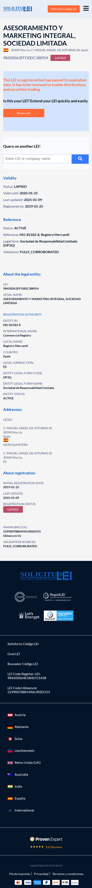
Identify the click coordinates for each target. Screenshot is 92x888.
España (20, 798)
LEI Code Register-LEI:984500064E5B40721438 (26, 676)
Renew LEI (24, 113)
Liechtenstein (24, 750)
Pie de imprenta (19, 874)
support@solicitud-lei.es (46, 865)
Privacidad (41, 874)
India (18, 786)
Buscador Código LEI (22, 664)
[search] (80, 159)
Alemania (21, 727)
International (24, 810)
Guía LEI (13, 654)
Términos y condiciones (67, 874)
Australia (21, 774)
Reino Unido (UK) (28, 762)
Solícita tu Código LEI (23, 644)
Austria (20, 715)
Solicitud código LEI (64, 9)
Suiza (18, 738)
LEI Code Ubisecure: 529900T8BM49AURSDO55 (28, 690)
